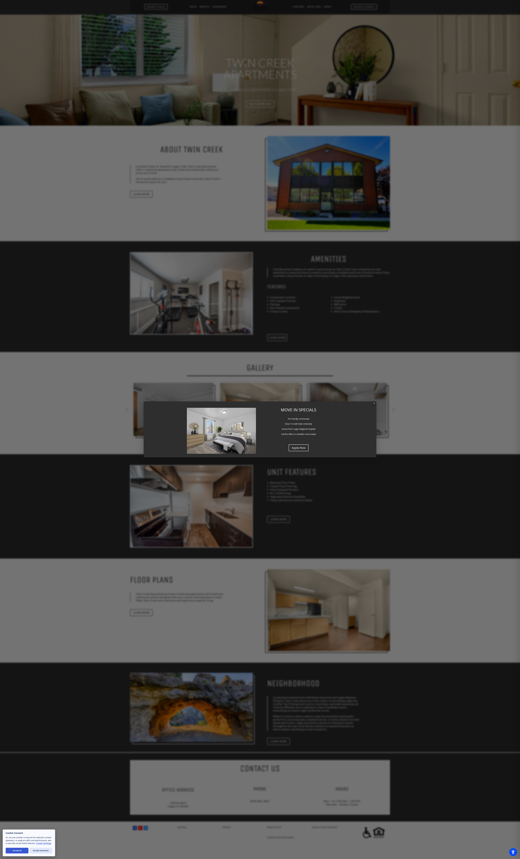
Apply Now (299, 448)
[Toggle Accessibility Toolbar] (513, 852)
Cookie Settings (43, 843)
